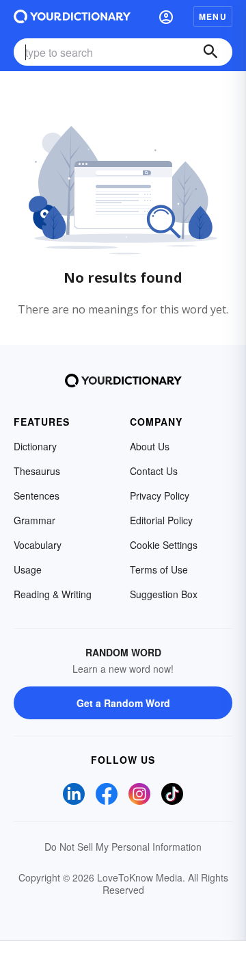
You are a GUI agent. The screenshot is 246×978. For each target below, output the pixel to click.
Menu (213, 16)
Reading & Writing (53, 594)
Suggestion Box (163, 594)
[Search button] (210, 52)
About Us (149, 446)
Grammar (34, 520)
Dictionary (35, 446)
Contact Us (154, 471)
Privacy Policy (159, 495)
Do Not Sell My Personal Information (123, 846)
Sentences (36, 495)
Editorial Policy (161, 520)
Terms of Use (159, 569)
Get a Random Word (123, 703)
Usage (28, 569)
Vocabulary (38, 545)
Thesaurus (37, 471)
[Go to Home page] (72, 16)
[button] (166, 16)
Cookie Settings (163, 545)
